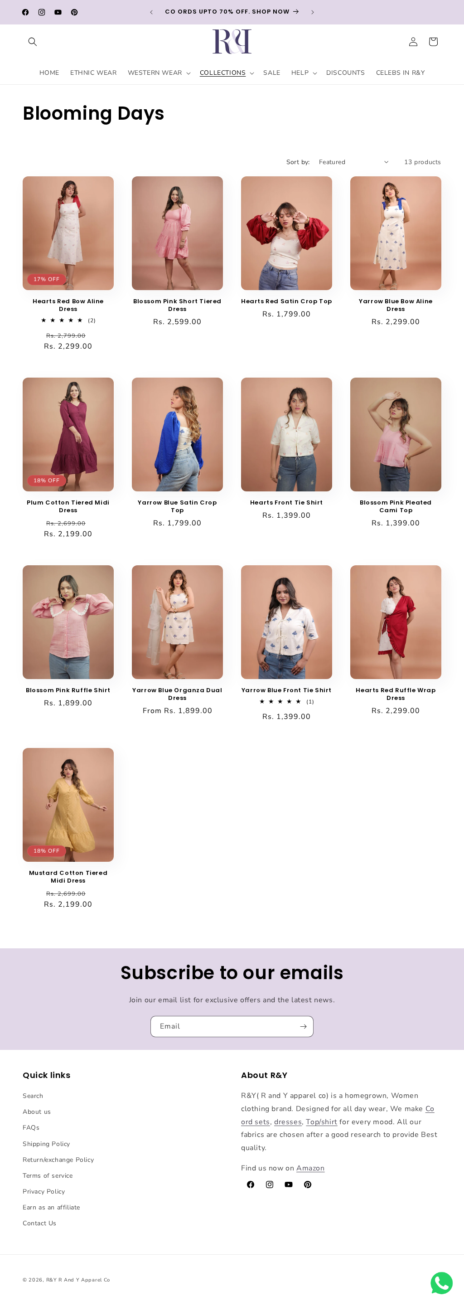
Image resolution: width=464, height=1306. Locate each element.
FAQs (31, 1127)
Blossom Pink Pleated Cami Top (396, 507)
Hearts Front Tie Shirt (286, 503)
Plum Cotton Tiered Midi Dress (68, 507)
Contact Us (40, 1223)
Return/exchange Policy (58, 1159)
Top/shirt (321, 1122)
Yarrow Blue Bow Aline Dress (396, 305)
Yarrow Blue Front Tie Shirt (287, 690)
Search (33, 1096)
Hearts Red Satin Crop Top (286, 302)
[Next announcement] (313, 12)
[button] (33, 42)
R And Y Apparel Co (84, 1280)
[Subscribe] (303, 1026)
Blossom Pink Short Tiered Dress (177, 305)
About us (37, 1111)
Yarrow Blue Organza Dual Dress (177, 694)
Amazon (310, 1168)
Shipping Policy (46, 1144)
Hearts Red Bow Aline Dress (68, 305)
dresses (288, 1122)
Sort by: (298, 162)
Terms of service (48, 1175)
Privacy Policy (44, 1191)
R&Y (51, 1280)
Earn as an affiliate (51, 1207)
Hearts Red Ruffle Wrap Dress (395, 694)
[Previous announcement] (151, 12)
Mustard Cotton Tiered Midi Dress (68, 877)
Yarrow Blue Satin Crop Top (177, 507)
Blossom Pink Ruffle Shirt (68, 690)
